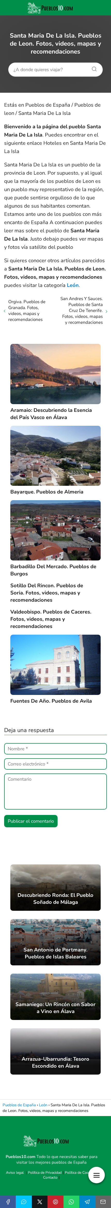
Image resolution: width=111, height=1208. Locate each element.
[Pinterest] (55, 1202)
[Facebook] (8, 1202)
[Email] (103, 1202)
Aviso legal (15, 1172)
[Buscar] (92, 67)
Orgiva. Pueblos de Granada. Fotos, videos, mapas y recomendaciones (26, 310)
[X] (39, 1202)
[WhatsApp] (71, 1202)
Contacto (50, 1177)
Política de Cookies (80, 1172)
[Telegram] (87, 1202)
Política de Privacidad (45, 1172)
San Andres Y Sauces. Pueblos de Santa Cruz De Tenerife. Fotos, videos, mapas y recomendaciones (81, 310)
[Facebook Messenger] (23, 1202)
